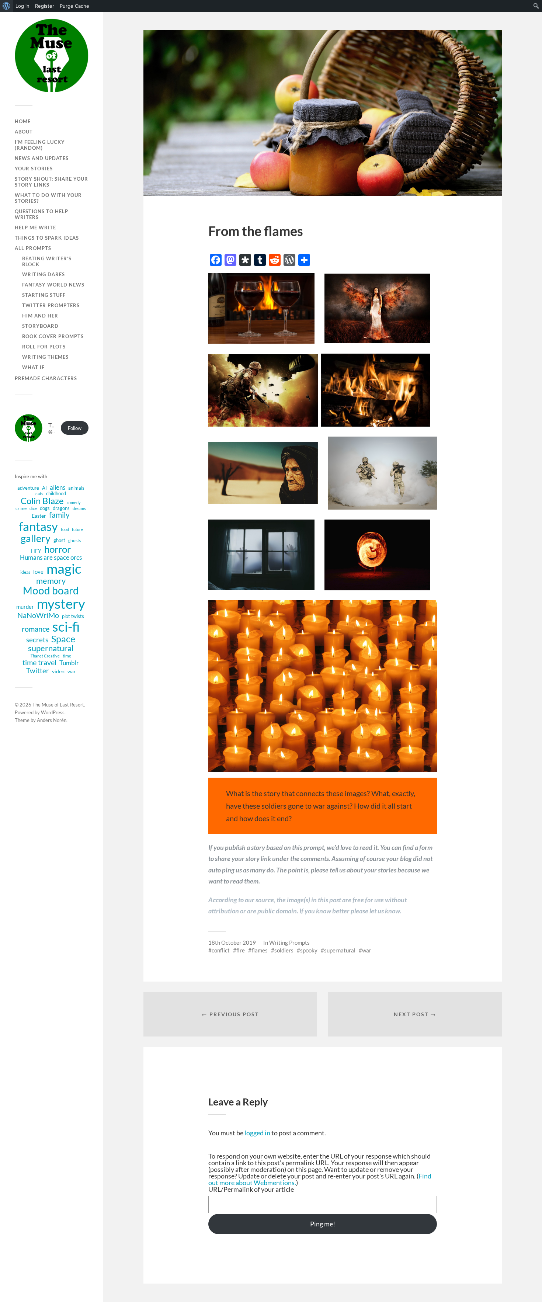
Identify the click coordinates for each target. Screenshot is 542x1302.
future (77, 529)
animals (76, 487)
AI (44, 487)
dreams (79, 508)
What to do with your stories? (48, 198)
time (67, 655)
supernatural (51, 648)
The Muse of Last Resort (58, 705)
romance (35, 629)
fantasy (38, 526)
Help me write (35, 227)
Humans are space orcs (51, 557)
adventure (28, 487)
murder (25, 607)
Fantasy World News (53, 285)
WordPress (53, 712)
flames (259, 950)
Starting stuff (44, 295)
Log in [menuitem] (22, 6)
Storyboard (40, 326)
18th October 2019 (232, 942)
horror (57, 549)
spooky (308, 950)
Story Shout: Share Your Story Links (51, 182)
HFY (36, 550)
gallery (36, 538)
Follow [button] (74, 428)
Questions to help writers (41, 214)
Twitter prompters (51, 305)
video (58, 671)
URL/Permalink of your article (251, 1189)
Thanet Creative (45, 656)
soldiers (283, 950)
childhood (56, 493)
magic (63, 568)
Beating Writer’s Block (47, 261)
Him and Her (40, 316)
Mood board (51, 590)
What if (33, 367)
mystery (61, 603)
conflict (221, 950)
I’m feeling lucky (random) (40, 145)
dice (33, 508)
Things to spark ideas (47, 238)
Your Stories (34, 168)
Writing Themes (45, 357)
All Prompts (33, 248)
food (65, 529)
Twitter (37, 670)
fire (240, 950)
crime (21, 508)
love (38, 572)
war (71, 671)
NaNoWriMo (38, 615)
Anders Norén (51, 720)
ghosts (74, 540)
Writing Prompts (289, 942)
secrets (37, 639)
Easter (39, 515)
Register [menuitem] (44, 6)
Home (23, 121)
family (59, 515)
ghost (59, 540)
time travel (39, 662)
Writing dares (43, 274)
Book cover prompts (53, 336)
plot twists (73, 616)
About (24, 132)
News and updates (42, 158)
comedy (74, 502)
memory (51, 580)
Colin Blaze (42, 501)
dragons (61, 508)
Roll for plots (44, 347)
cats (39, 493)
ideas (25, 572)
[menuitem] (6, 6)
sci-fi (66, 626)
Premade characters (46, 378)
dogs (45, 508)
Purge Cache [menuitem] (74, 6)
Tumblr (69, 662)
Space (63, 639)
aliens (57, 487)
